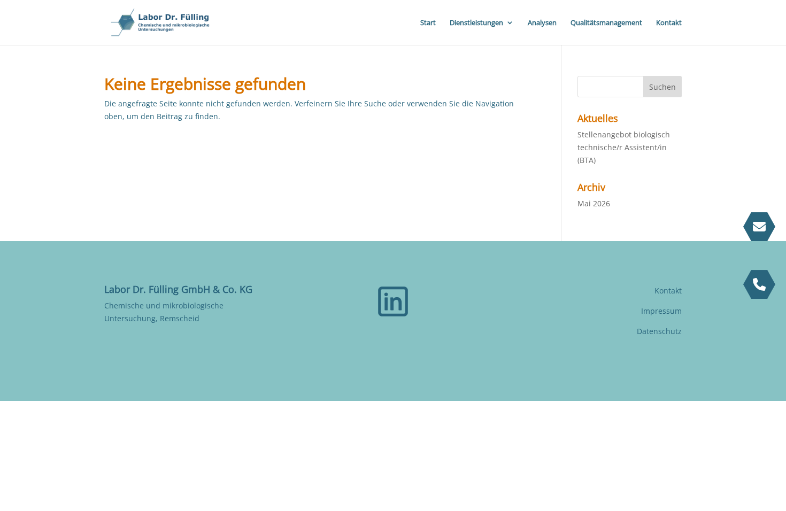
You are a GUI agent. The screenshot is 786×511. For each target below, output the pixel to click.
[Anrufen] (759, 284)
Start (428, 23)
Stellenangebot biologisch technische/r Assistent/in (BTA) (623, 147)
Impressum (661, 311)
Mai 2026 (593, 203)
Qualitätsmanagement (606, 23)
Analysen (542, 23)
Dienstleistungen (476, 23)
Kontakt (669, 23)
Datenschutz (659, 331)
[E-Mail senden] (759, 226)
